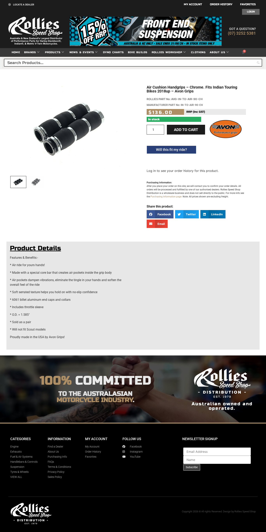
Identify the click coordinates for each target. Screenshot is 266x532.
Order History (221, 4)
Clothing (198, 52)
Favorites (248, 4)
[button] (160, 214)
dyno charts (113, 52)
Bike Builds (137, 52)
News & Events (82, 52)
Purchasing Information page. (166, 196)
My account (193, 4)
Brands (30, 52)
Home (16, 52)
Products (53, 52)
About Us (217, 52)
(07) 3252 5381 (242, 33)
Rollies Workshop (167, 52)
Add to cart (186, 129)
